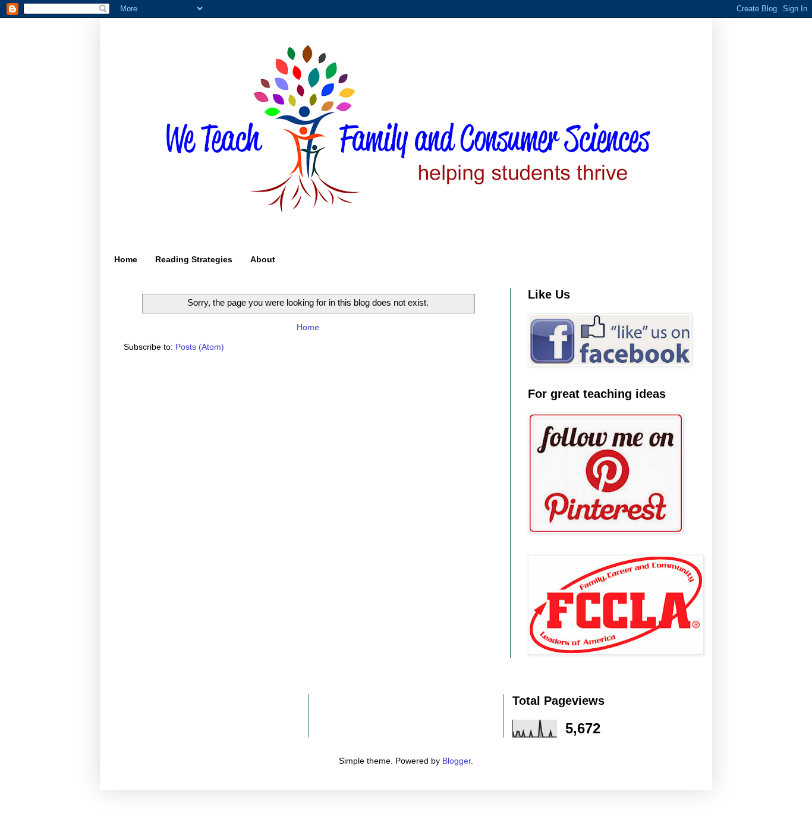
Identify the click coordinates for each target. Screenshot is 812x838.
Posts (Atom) (199, 346)
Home (125, 259)
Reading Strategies (193, 259)
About (262, 259)
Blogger (456, 760)
